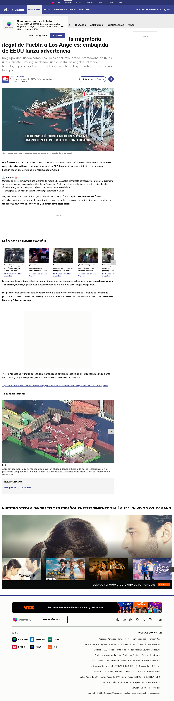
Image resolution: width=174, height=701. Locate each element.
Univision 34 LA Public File (102, 671)
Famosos (89, 2)
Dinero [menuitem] (72, 10)
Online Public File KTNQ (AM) (148, 671)
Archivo (133, 644)
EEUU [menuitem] (81, 10)
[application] (58, 119)
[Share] (111, 79)
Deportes (101, 2)
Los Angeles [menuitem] (34, 10)
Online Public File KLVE (124, 671)
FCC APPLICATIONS (151, 677)
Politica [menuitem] (47, 10)
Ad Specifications (152, 644)
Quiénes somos (115, 25)
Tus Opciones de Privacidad (101, 666)
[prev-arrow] (2, 431)
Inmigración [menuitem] (60, 10)
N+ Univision (18, 77)
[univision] (13, 9)
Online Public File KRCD (131, 677)
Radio (111, 2)
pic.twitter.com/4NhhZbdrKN (56, 187)
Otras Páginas (51, 619)
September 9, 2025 (54, 190)
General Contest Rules (130, 661)
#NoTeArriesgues (10, 187)
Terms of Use (154, 639)
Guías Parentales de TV (119, 650)
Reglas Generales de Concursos (105, 661)
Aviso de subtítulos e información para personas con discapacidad (131, 682)
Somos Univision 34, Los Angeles (146, 688)
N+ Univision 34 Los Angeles (13, 275)
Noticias (68, 2)
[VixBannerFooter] (87, 607)
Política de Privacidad (107, 639)
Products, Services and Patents (108, 655)
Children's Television (151, 661)
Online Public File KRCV (110, 677)
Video (131, 25)
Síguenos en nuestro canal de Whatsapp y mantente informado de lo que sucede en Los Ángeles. (55, 385)
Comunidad (96, 25)
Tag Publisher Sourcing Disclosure (145, 650)
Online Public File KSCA (89, 677)
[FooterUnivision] (23, 619)
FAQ (105, 650)
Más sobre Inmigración (24, 241)
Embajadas (26, 488)
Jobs (140, 644)
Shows (78, 2)
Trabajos (80, 25)
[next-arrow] (113, 262)
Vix (59, 2)
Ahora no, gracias (38, 35)
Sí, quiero (58, 35)
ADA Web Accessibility (118, 644)
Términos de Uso (138, 639)
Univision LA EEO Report (149, 666)
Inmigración (10, 488)
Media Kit (97, 650)
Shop (120, 2)
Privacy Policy (123, 639)
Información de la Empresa (95, 644)
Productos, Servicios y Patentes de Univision (141, 655)
